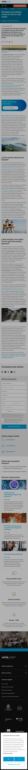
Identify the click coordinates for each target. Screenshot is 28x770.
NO (8, 759)
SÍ (19, 759)
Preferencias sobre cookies (14, 764)
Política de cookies (8, 753)
